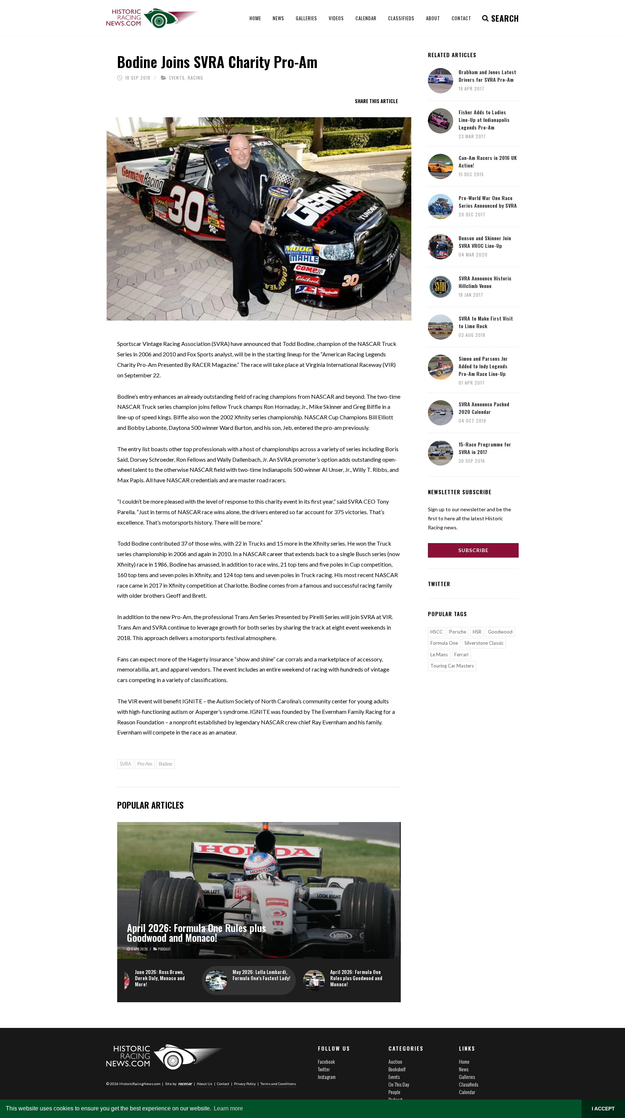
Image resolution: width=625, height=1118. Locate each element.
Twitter (324, 1069)
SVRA (125, 764)
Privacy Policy (245, 1083)
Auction (395, 1061)
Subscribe (473, 550)
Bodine (165, 764)
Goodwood (500, 632)
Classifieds (468, 1084)
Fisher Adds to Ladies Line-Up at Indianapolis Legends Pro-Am (484, 119)
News (463, 1069)
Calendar (467, 1092)
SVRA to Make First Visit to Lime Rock (486, 322)
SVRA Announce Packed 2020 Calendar (484, 407)
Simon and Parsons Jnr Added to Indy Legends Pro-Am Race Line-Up (483, 366)
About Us (204, 1083)
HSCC (436, 632)
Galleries (467, 1076)
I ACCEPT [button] (603, 1108)
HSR (477, 632)
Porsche (457, 632)
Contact (223, 1083)
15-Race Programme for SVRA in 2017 (485, 448)
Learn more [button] (228, 1108)
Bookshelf (396, 1069)
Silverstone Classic (483, 643)
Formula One (444, 643)
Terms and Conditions (278, 1083)
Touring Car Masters (452, 666)
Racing (195, 78)
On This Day (398, 1084)
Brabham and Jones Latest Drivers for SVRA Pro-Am (487, 75)
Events (177, 78)
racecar (185, 1083)
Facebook (326, 1061)
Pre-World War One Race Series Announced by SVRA (488, 201)
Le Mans (439, 654)
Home (464, 1061)
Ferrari (461, 654)
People (394, 1092)
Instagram (327, 1076)
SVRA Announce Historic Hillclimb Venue (485, 281)
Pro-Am (144, 764)
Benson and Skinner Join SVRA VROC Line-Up (485, 241)
